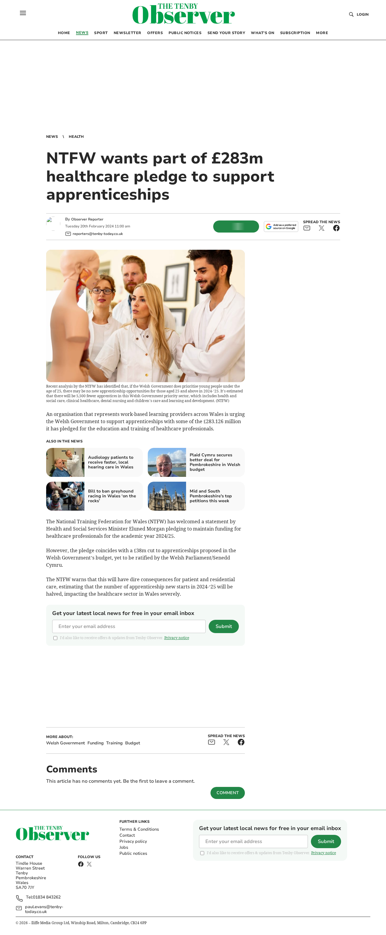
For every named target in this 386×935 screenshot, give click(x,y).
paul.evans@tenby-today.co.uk (44, 909)
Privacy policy (133, 841)
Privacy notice (176, 637)
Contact (127, 835)
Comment (228, 793)
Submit (224, 626)
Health (76, 136)
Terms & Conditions (139, 829)
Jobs (123, 847)
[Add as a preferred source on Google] (281, 226)
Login (363, 14)
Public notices (133, 853)
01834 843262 (47, 897)
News (52, 136)
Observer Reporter (87, 219)
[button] (23, 13)
